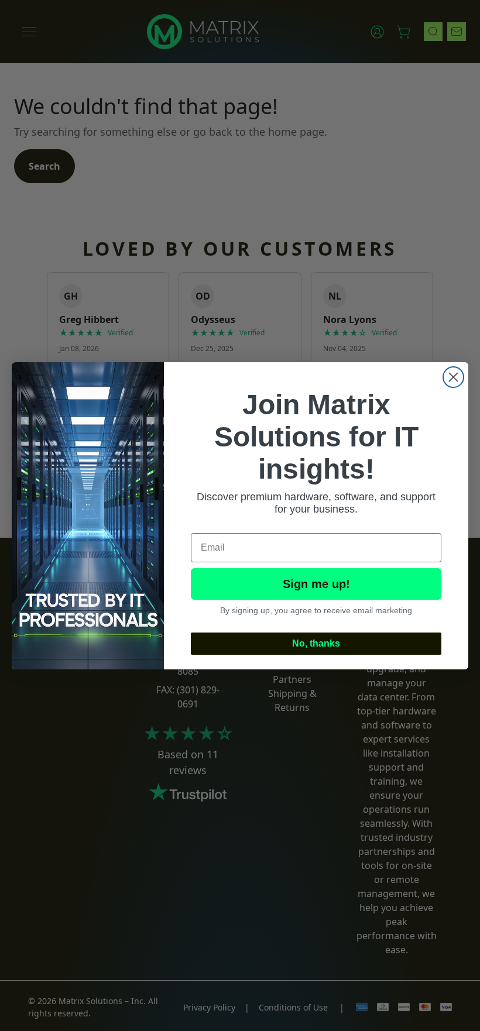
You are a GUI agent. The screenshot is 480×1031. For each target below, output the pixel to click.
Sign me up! (316, 584)
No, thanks (316, 643)
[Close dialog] (453, 377)
